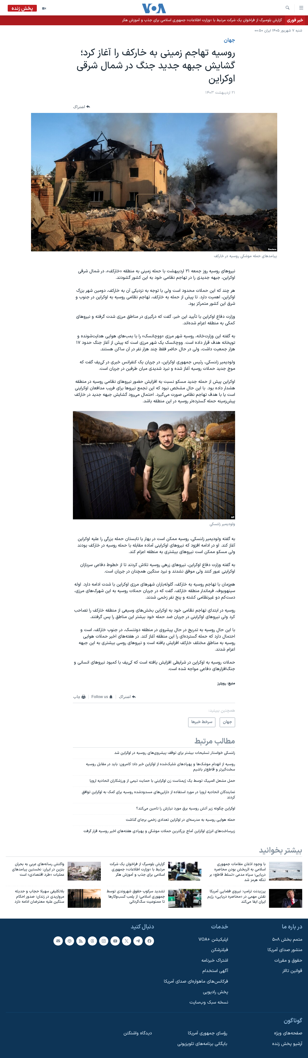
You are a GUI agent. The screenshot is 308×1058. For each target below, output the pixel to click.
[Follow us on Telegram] (137, 941)
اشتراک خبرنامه (214, 960)
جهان (229, 40)
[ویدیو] (44, 8)
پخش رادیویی (215, 992)
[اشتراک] (58, 941)
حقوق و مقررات (288, 960)
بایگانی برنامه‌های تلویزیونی (202, 1044)
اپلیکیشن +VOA (213, 939)
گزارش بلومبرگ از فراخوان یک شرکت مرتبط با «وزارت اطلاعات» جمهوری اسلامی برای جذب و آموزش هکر (202, 20)
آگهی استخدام (215, 971)
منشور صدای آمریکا (285, 950)
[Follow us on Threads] (92, 941)
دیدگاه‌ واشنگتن (137, 1033)
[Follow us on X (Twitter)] (126, 941)
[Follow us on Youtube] (115, 941)
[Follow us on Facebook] (149, 941)
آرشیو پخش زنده (287, 1044)
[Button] (81, 107)
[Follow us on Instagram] (103, 941)
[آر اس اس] (80, 941)
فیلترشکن (219, 950)
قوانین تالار (292, 971)
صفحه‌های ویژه (288, 1033)
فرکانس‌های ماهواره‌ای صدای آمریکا (196, 981)
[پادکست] (69, 941)
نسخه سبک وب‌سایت (208, 1002)
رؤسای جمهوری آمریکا (207, 1033)
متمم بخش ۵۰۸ (287, 939)
